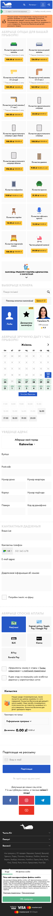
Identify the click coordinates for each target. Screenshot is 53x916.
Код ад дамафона (37, 505)
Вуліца (5, 454)
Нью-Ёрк (42, 862)
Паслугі (6, 839)
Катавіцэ (29, 856)
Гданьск (7, 856)
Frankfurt (29, 859)
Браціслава (33, 862)
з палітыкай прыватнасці (34, 670)
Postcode (6, 466)
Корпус (5, 492)
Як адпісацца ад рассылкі (26, 778)
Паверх (6, 505)
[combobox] (7, 551)
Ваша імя (6, 530)
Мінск (24, 862)
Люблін (37, 856)
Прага (36, 859)
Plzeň (46, 859)
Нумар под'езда (36, 492)
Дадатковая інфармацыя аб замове (20, 573)
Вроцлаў (45, 853)
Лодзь (14, 856)
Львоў (14, 862)
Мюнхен (21, 859)
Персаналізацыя (28, 893)
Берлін (7, 859)
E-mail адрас (8, 559)
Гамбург (14, 859)
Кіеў (9, 862)
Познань (21, 856)
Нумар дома (8, 479)
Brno (41, 859)
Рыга (19, 862)
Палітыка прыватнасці (12, 893)
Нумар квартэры (36, 479)
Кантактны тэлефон (12, 545)
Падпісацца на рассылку (19, 752)
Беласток (44, 856)
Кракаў (38, 853)
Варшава (30, 853)
